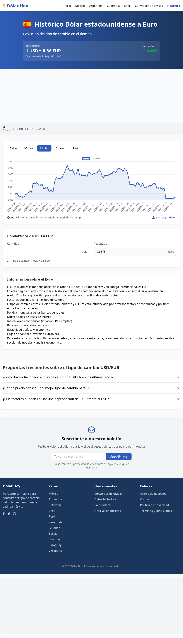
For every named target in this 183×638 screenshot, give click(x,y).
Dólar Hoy (17, 6)
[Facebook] (4, 513)
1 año (76, 148)
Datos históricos (105, 499)
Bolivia (53, 534)
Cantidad (13, 244)
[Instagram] (14, 513)
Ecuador (54, 528)
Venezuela (56, 522)
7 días (13, 148)
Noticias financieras (107, 511)
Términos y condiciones (156, 511)
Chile (127, 6)
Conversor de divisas (149, 6)
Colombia (113, 6)
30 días (28, 148)
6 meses (61, 148)
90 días (44, 148)
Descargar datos (165, 217)
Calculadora (102, 505)
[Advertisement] (91, 96)
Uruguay (54, 539)
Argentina (96, 6)
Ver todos (55, 551)
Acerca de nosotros (153, 494)
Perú (52, 516)
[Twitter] (9, 513)
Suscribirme (118, 456)
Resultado (100, 244)
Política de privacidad (154, 505)
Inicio (67, 6)
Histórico (173, 6)
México (80, 6)
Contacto (146, 499)
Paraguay (55, 545)
